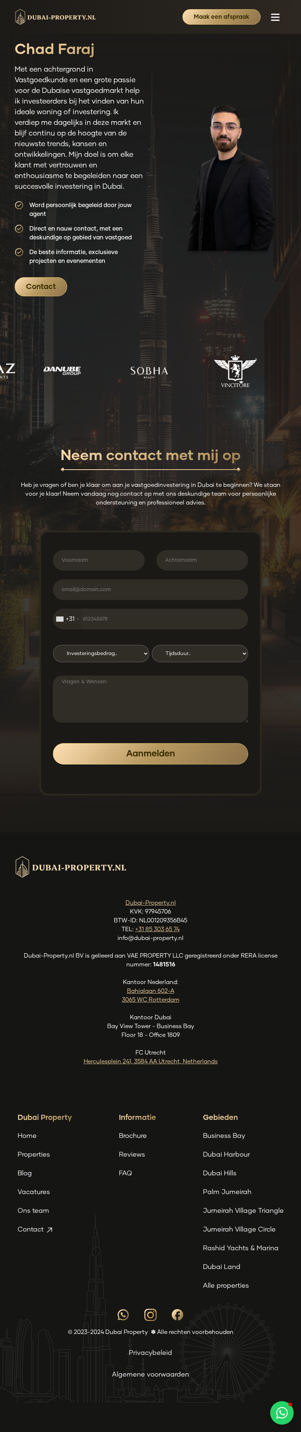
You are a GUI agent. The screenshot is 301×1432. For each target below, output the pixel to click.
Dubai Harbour (226, 1154)
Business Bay (224, 1136)
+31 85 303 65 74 (157, 929)
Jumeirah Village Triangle (243, 1211)
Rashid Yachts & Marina (241, 1248)
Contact (41, 286)
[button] (275, 17)
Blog (25, 1173)
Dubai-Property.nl (151, 903)
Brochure (133, 1136)
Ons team (33, 1211)
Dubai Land (221, 1267)
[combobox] (67, 619)
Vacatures (34, 1192)
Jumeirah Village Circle (239, 1229)
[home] (55, 17)
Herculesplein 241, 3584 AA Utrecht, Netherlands (151, 1061)
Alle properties (226, 1286)
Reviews (132, 1154)
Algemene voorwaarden (150, 1374)
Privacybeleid (150, 1353)
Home (27, 1136)
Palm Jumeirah (227, 1192)
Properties (34, 1154)
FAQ (125, 1173)
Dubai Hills (219, 1173)
